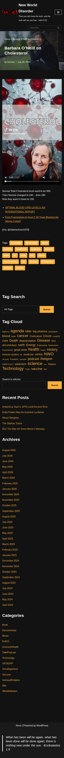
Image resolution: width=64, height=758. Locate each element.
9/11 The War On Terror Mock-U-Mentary (23, 429)
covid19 (56, 336)
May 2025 (7, 533)
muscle (33, 262)
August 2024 (9, 583)
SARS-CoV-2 (7, 364)
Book (5, 625)
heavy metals (10, 262)
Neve (18, 725)
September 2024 (11, 577)
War (45, 369)
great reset (20, 349)
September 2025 (11, 511)
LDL (23, 262)
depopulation (27, 340)
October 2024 (9, 572)
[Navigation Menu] (58, 12)
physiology (47, 262)
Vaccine (6, 674)
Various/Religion (11, 680)
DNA (53, 341)
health (33, 349)
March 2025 (8, 544)
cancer (8, 249)
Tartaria (52, 364)
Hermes (11, 62)
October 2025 (9, 505)
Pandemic (14, 359)
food (23, 255)
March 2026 (8, 478)
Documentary (9, 630)
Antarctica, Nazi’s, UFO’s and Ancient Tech (24, 407)
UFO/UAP (7, 663)
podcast (33, 359)
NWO (49, 354)
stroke (20, 268)
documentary (9, 345)
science (8, 268)
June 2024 (7, 594)
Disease (49, 249)
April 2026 (7, 472)
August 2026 (9, 450)
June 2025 (7, 527)
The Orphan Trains (12, 423)
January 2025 (9, 555)
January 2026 (9, 489)
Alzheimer (16, 243)
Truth (27, 369)
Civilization (36, 336)
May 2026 (7, 467)
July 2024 (7, 588)
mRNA (39, 354)
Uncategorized (10, 669)
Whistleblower (9, 691)
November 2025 (10, 500)
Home (7, 39)
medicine (28, 354)
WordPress (42, 725)
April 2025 (7, 538)
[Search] (58, 28)
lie (21, 354)
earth (21, 345)
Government (7, 350)
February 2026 (10, 483)
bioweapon (53, 332)
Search (54, 385)
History (52, 349)
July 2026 (7, 456)
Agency (5, 331)
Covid (47, 336)
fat (14, 255)
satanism (20, 364)
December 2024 (10, 560)
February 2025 (10, 549)
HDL (32, 255)
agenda (17, 331)
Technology (13, 368)
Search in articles (11, 379)
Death (13, 340)
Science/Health (10, 647)
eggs (6, 255)
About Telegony (10, 418)
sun (45, 364)
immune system (10, 354)
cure (5, 340)
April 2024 (7, 605)
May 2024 (7, 599)
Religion (46, 359)
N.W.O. (6, 641)
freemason (53, 345)
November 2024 (10, 566)
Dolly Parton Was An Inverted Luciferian (23, 412)
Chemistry (21, 249)
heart (42, 255)
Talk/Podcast (9, 652)
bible (28, 331)
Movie (5, 636)
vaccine (36, 369)
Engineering (42, 345)
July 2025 (7, 522)
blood (6, 336)
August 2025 (9, 516)
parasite (23, 359)
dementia (35, 249)
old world (5, 359)
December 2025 (10, 494)
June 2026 (7, 461)
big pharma (31, 243)
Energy (31, 345)
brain (45, 243)
